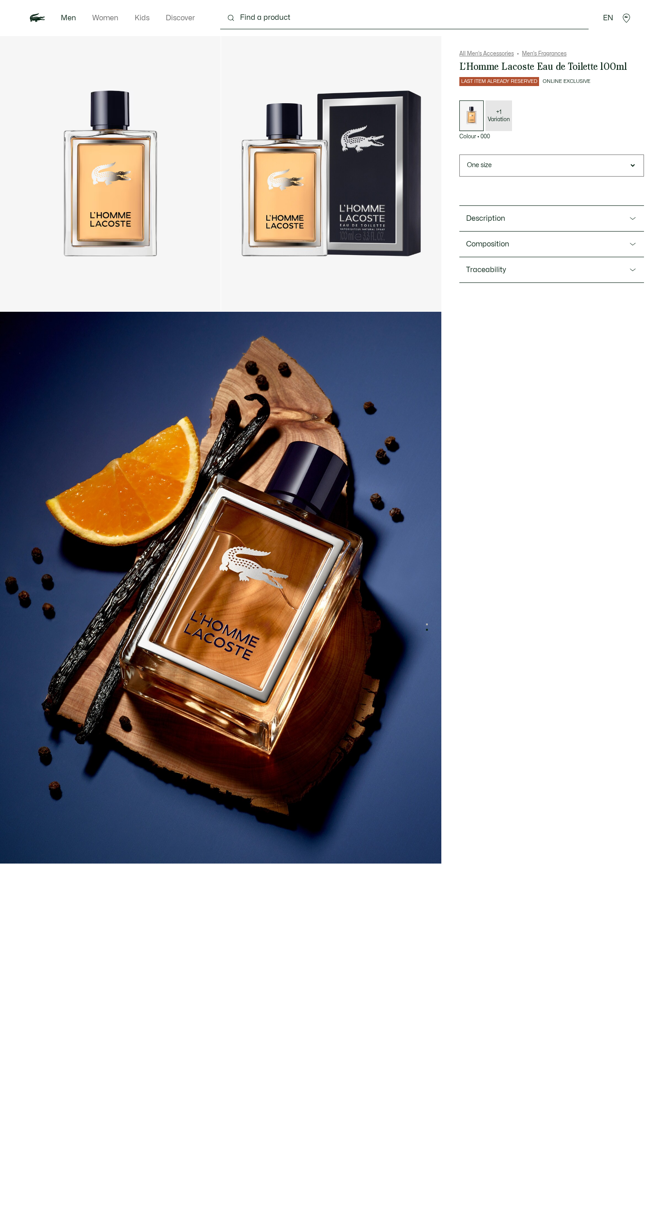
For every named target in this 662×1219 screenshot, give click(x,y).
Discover (180, 18)
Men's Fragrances (544, 53)
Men (68, 18)
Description (485, 218)
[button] (626, 18)
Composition (487, 244)
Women (105, 18)
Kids (142, 18)
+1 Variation (499, 115)
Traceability (486, 269)
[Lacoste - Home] (37, 18)
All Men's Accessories (486, 53)
